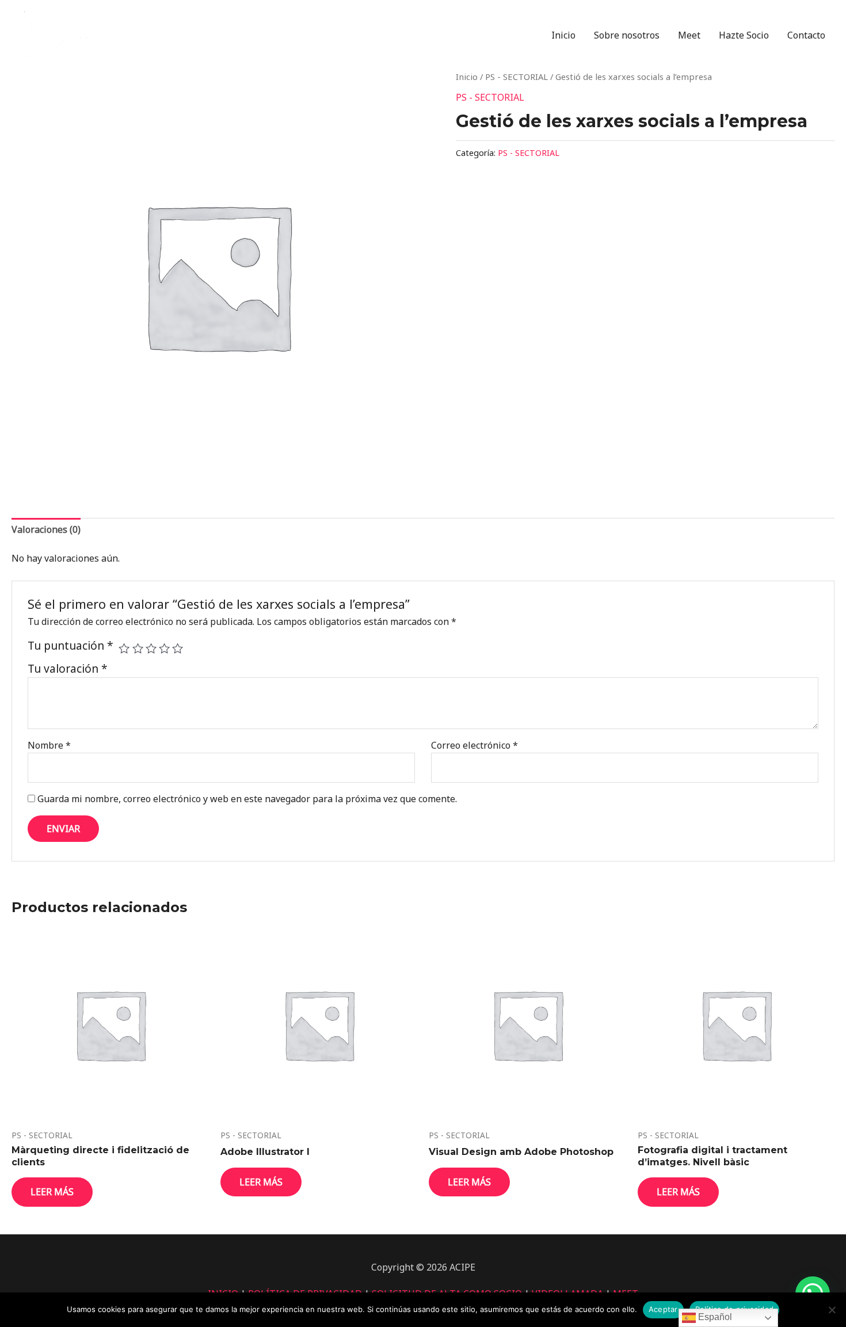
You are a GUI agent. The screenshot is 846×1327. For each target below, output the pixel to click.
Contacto (806, 35)
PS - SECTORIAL (516, 76)
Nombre (49, 745)
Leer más (52, 1191)
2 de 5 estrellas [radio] (137, 648)
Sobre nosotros (627, 35)
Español (714, 1317)
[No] (831, 1309)
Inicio (563, 35)
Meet (689, 35)
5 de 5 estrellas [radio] (177, 648)
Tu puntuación (70, 645)
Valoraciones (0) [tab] (46, 529)
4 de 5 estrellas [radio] (164, 648)
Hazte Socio (744, 35)
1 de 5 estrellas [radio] (124, 648)
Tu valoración (68, 668)
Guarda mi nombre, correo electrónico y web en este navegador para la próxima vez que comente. (247, 798)
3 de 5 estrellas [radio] (151, 648)
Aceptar (663, 1309)
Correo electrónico (474, 745)
